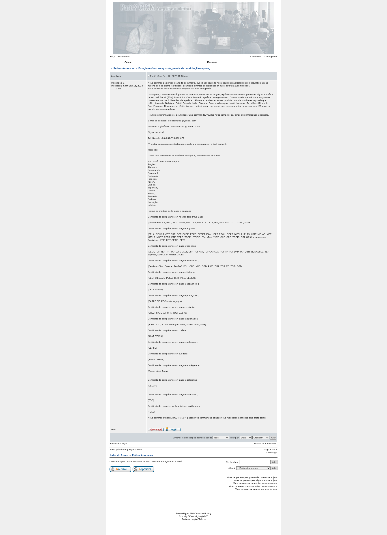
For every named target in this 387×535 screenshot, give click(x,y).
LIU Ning (207, 513)
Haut (113, 429)
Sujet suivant (135, 449)
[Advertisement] (193, 501)
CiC (189, 516)
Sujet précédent (118, 449)
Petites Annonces (124, 68)
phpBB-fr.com (200, 519)
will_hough (199, 516)
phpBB (190, 513)
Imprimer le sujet (118, 443)
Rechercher (123, 56)
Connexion (255, 56)
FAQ (112, 56)
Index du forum (119, 455)
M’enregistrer (270, 56)
